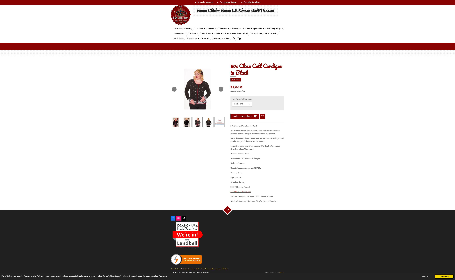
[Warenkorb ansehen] (240, 38)
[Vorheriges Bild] (174, 89)
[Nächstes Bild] (221, 89)
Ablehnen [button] (425, 276)
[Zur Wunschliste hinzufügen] (262, 116)
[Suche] (234, 38)
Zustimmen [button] (444, 276)
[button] (176, 122)
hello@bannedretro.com (240, 192)
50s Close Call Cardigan (242, 99)
